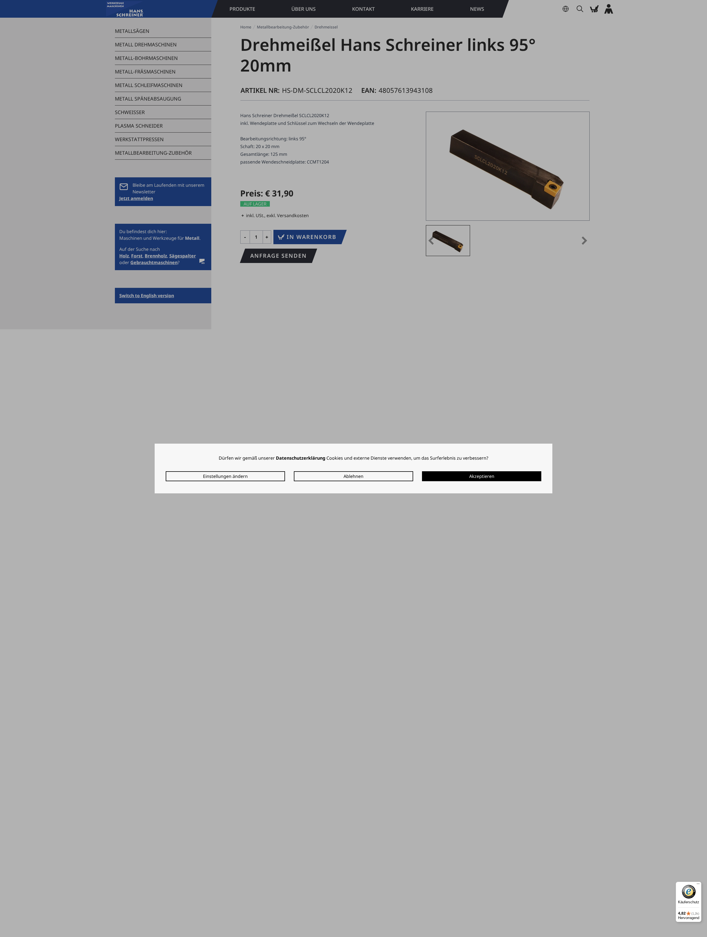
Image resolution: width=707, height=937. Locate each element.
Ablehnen (353, 476)
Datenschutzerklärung (300, 458)
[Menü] (698, 885)
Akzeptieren (481, 476)
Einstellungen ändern (225, 476)
